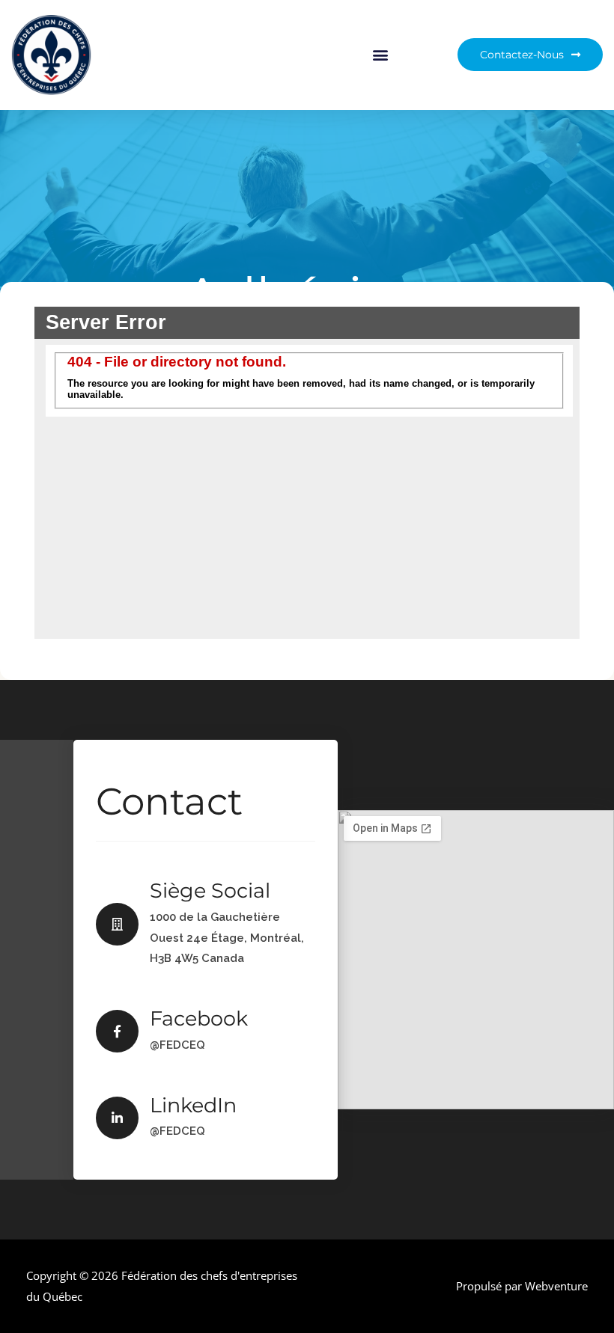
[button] (380, 55)
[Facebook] (117, 1031)
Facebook (199, 1018)
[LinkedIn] (117, 1118)
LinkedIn (193, 1105)
